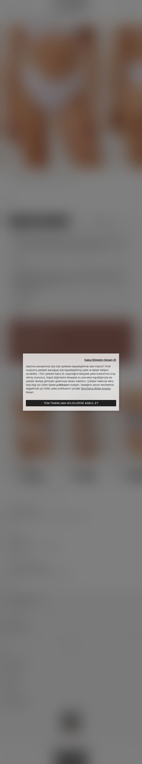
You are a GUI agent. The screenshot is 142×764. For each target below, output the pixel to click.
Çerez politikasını (59, 385)
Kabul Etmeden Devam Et (100, 359)
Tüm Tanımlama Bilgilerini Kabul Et (71, 403)
